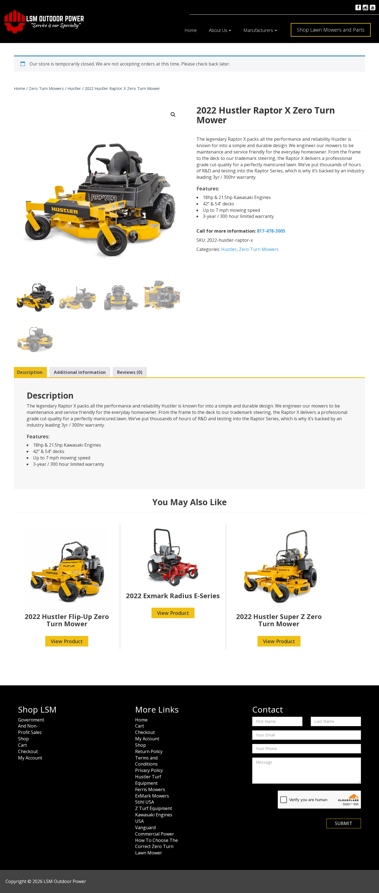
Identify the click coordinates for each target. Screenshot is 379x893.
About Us (218, 30)
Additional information (80, 372)
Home (191, 30)
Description (29, 372)
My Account (30, 758)
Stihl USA (144, 802)
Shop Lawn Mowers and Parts (331, 29)
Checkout (28, 751)
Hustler (74, 88)
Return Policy (149, 751)
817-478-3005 (271, 231)
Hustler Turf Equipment (148, 780)
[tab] (29, 372)
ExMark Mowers (152, 796)
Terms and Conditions (146, 761)
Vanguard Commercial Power (154, 830)
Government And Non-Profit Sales (31, 726)
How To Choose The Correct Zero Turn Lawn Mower (156, 846)
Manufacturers (258, 30)
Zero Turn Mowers (46, 88)
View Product (67, 641)
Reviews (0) (129, 372)
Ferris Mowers (150, 789)
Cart (22, 745)
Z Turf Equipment (153, 808)
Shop (23, 739)
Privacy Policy (149, 770)
